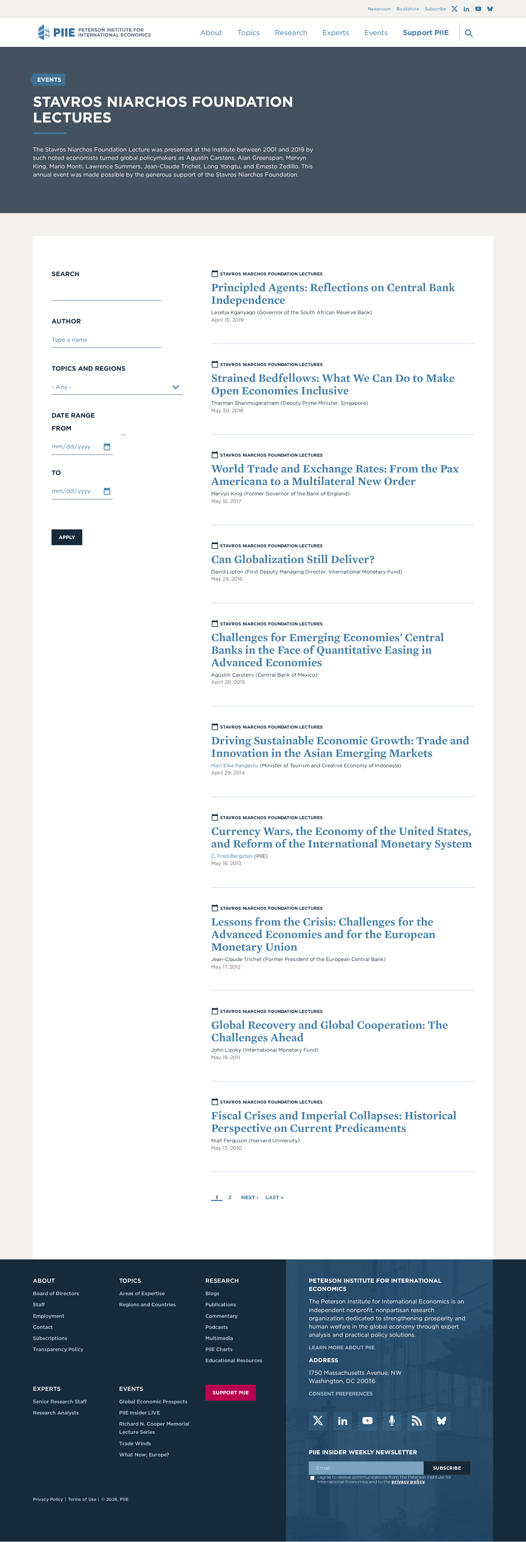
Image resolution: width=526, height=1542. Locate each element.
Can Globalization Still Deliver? (293, 559)
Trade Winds (135, 1443)
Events (376, 32)
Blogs (212, 1293)
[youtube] (367, 1421)
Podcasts (216, 1327)
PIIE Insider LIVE (139, 1413)
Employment (48, 1316)
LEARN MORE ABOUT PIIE (342, 1347)
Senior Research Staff (60, 1401)
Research (222, 1280)
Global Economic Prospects (153, 1401)
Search (65, 274)
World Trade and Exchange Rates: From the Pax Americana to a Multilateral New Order (335, 474)
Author (66, 321)
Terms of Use (82, 1499)
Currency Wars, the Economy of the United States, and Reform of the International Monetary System (341, 837)
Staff (39, 1304)
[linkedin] (342, 1421)
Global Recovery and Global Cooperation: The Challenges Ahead (329, 1031)
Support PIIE (426, 32)
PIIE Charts (219, 1349)
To (56, 472)
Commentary (221, 1316)
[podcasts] (392, 1421)
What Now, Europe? (144, 1454)
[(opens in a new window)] (455, 9)
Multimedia (219, 1338)
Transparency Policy (58, 1349)
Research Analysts (56, 1413)
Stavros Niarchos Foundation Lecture (97, 149)
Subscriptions (50, 1338)
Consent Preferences (341, 1394)
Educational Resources (233, 1360)
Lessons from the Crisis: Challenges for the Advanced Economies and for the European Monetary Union (323, 933)
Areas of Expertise (142, 1293)
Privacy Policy (48, 1499)
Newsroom (379, 9)
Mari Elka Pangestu (234, 765)
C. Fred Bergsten (232, 856)
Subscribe (435, 9)
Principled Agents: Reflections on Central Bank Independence (333, 293)
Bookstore (407, 9)
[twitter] (318, 1421)
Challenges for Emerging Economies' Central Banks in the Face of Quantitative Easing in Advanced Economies (327, 649)
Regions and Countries (147, 1304)
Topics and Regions (89, 368)
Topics (130, 1280)
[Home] (94, 33)
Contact (43, 1327)
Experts (46, 1388)
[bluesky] (441, 1421)
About (44, 1280)
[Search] (468, 33)
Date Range (73, 415)
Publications (220, 1304)
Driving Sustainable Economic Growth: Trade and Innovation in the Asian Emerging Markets (340, 746)
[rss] (417, 1421)
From (62, 428)
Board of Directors (56, 1293)
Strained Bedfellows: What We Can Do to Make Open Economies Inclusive (333, 384)
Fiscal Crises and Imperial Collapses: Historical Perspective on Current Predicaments (334, 1121)
